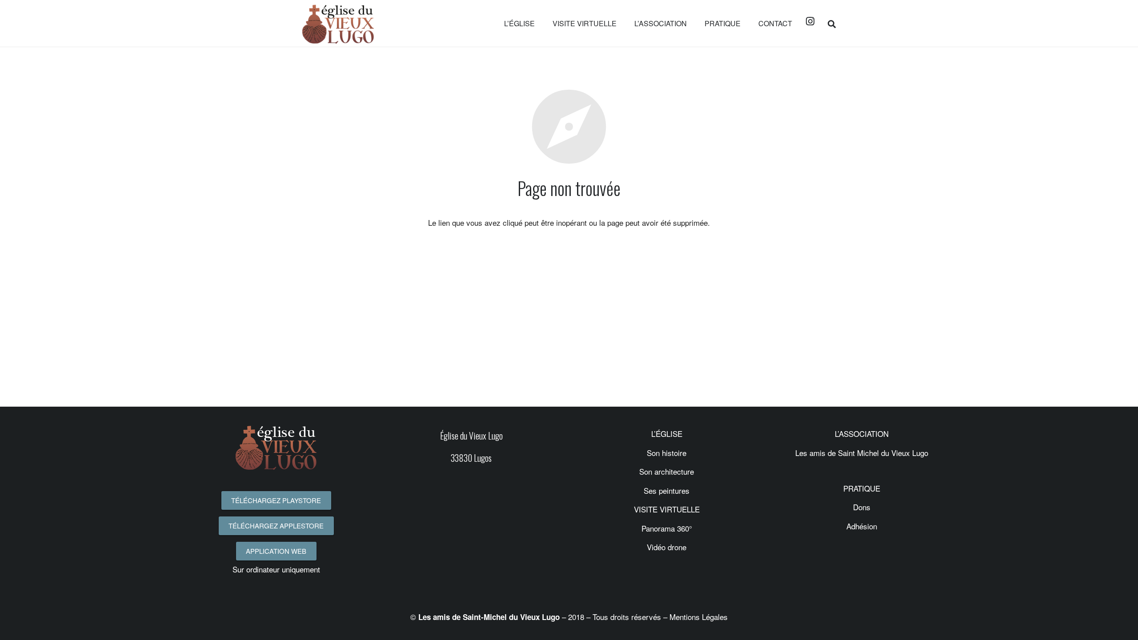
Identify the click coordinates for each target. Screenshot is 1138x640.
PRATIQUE (861, 488)
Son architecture (666, 471)
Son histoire (666, 452)
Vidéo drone (666, 546)
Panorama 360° (666, 528)
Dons (861, 506)
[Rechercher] (832, 23)
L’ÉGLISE (666, 433)
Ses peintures (666, 490)
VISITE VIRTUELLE (667, 509)
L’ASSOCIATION (862, 433)
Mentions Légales (698, 616)
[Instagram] (810, 21)
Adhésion (861, 526)
